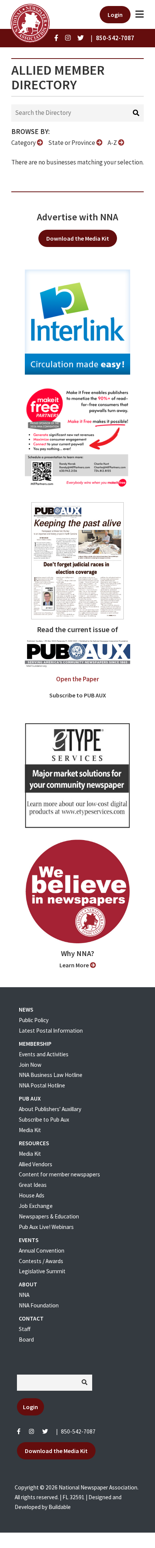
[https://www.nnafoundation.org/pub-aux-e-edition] (77, 560)
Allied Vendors (35, 1164)
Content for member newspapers (59, 1174)
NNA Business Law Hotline (50, 1074)
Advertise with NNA (77, 217)
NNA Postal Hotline (42, 1085)
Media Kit (30, 1130)
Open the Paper (77, 679)
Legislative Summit (42, 1271)
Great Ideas (33, 1184)
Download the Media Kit (77, 238)
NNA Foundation (39, 1305)
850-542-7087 (78, 1431)
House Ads (31, 1195)
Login (115, 14)
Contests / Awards (41, 1261)
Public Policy (34, 1020)
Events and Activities (43, 1054)
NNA (24, 1294)
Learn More (74, 965)
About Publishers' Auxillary (50, 1109)
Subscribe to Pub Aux (44, 1119)
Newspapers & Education (49, 1216)
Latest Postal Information (51, 1030)
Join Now (30, 1064)
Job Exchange (36, 1205)
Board (26, 1339)
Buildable (60, 1506)
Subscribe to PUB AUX (77, 695)
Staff (24, 1329)
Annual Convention (41, 1250)
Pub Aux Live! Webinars (46, 1226)
